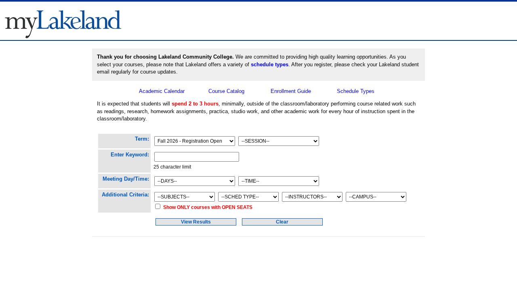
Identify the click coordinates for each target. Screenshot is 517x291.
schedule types (269, 64)
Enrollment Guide (291, 91)
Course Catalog (226, 91)
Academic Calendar (162, 91)
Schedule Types (355, 91)
